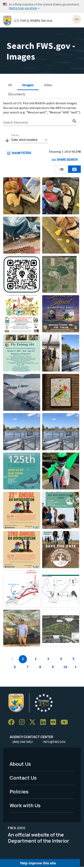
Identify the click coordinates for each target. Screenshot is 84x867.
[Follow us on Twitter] (34, 722)
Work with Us (25, 805)
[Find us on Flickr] (54, 722)
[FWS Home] (7, 20)
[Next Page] (76, 667)
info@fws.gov (54, 742)
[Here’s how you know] (42, 6)
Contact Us (23, 777)
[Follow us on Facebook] (12, 722)
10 (65, 667)
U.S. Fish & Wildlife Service (33, 21)
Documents (16, 94)
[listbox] (29, 140)
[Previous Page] (12, 659)
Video (48, 85)
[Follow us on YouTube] (66, 722)
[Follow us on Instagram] (23, 722)
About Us (20, 763)
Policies (19, 791)
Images (28, 85)
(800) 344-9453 (22, 742)
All (10, 85)
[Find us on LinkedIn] (44, 722)
